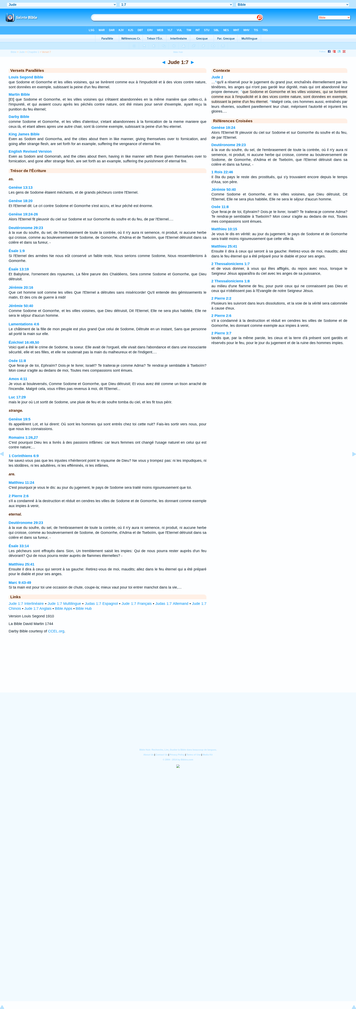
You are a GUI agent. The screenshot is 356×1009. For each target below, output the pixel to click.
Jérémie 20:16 (21, 287)
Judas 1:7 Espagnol (101, 604)
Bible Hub (84, 608)
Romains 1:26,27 (23, 437)
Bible (13, 52)
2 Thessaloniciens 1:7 (230, 264)
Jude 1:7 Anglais (38, 608)
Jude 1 (217, 77)
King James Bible (24, 134)
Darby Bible (19, 117)
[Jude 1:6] (5, 463)
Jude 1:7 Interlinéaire (26, 604)
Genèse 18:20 (21, 201)
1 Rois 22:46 (222, 172)
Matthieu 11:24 (21, 483)
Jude (22, 52)
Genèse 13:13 (21, 187)
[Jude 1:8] (351, 463)
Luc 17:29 (17, 397)
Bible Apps (63, 608)
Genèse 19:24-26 (23, 214)
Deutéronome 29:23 (26, 228)
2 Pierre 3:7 (221, 333)
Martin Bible (19, 94)
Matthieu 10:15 (224, 229)
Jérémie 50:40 (21, 306)
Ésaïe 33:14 (19, 546)
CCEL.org (56, 631)
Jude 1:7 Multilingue (64, 604)
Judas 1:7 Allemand (171, 604)
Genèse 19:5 (19, 419)
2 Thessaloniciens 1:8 (230, 281)
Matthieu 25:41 (21, 564)
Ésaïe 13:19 (19, 269)
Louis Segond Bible (26, 77)
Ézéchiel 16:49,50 (24, 342)
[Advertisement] (178, 667)
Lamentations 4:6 (24, 324)
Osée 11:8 (17, 361)
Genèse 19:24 (223, 128)
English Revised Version (30, 151)
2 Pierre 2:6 (19, 496)
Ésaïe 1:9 (17, 251)
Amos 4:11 (18, 379)
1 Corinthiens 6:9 (24, 456)
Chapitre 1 (33, 52)
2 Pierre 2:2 (221, 298)
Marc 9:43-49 (20, 583)
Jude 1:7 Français (136, 604)
